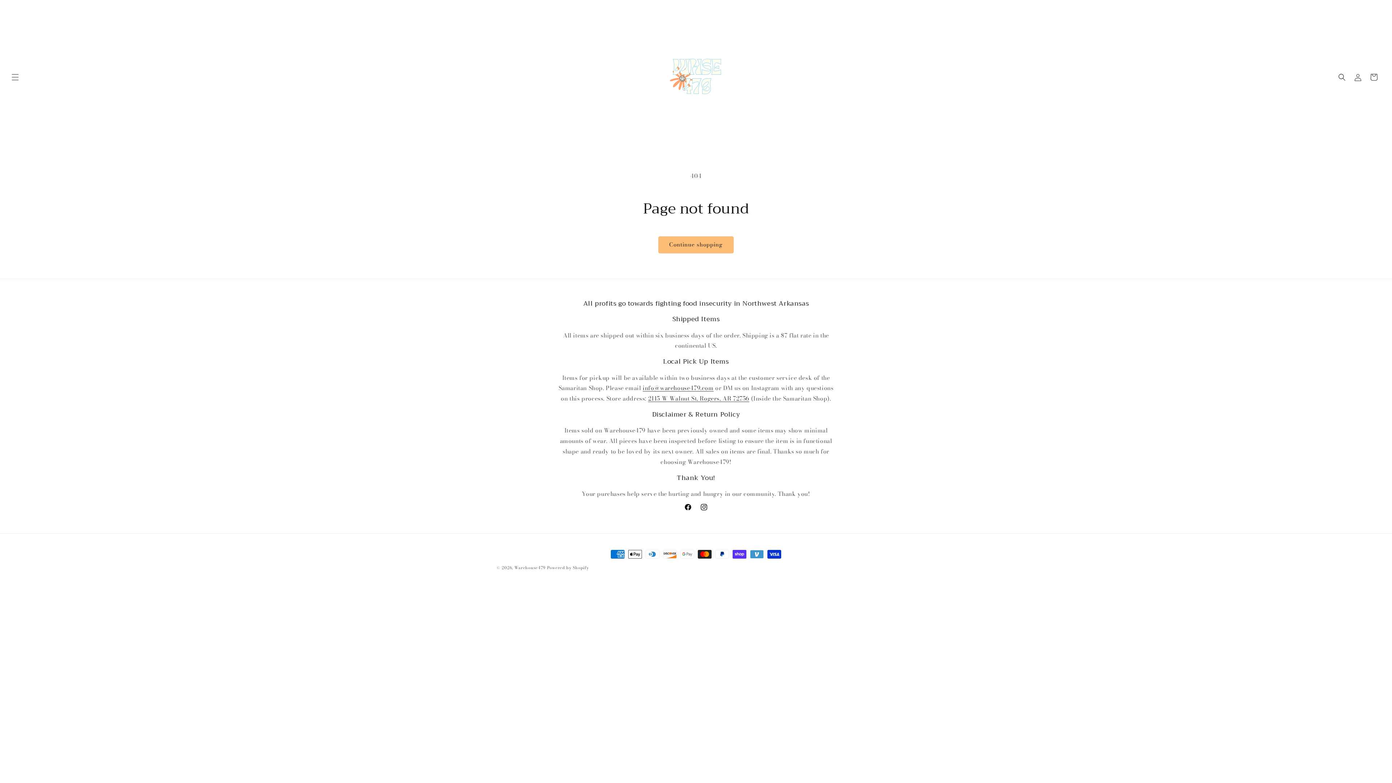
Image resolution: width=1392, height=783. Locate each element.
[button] (15, 77)
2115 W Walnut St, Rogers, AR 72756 (698, 398)
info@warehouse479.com (678, 388)
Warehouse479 (530, 568)
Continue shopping (696, 244)
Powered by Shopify (568, 568)
